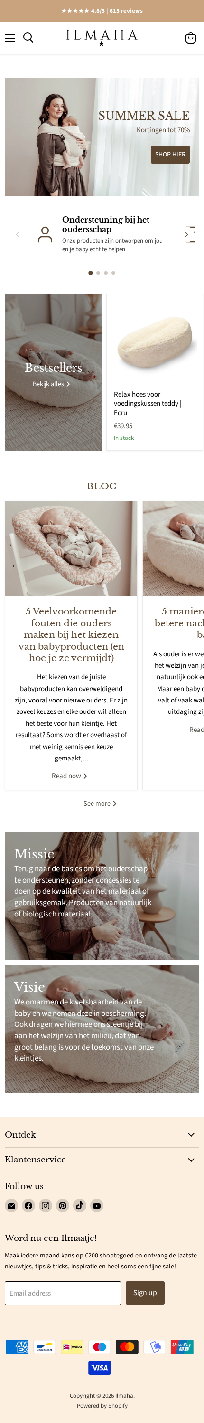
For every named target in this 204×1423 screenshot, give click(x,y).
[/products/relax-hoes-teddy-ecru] (154, 342)
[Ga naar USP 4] (113, 273)
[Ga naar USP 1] (90, 273)
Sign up (145, 1292)
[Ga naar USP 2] (98, 273)
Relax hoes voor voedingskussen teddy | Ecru (148, 404)
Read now (67, 776)
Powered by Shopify (102, 1406)
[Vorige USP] (17, 234)
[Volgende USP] (187, 234)
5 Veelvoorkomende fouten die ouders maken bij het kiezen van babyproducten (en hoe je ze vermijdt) (71, 634)
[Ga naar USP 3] (106, 273)
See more (97, 804)
